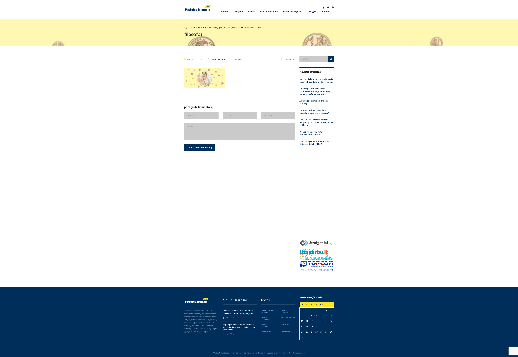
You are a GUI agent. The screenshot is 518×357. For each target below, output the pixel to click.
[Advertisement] (316, 191)
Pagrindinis (188, 27)
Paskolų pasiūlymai (292, 11)
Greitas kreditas (267, 331)
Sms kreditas (286, 324)
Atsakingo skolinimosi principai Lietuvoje (314, 102)
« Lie (301, 341)
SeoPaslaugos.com (297, 353)
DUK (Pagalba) (311, 11)
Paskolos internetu (192, 310)
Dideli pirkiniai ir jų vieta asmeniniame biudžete (310, 133)
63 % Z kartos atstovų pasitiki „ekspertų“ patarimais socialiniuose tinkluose (316, 122)
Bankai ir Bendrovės (269, 11)
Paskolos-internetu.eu (247, 353)
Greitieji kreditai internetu (267, 311)
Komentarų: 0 (289, 59)
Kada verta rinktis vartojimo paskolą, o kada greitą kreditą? (314, 111)
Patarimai (225, 11)
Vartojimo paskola (288, 317)
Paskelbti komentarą (201, 147)
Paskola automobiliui (285, 311)
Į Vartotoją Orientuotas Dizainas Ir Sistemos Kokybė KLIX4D (315, 142)
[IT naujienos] (316, 264)
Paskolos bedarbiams (265, 318)
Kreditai (251, 11)
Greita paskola (286, 331)
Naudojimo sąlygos (265, 353)
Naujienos (239, 11)
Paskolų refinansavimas (267, 325)
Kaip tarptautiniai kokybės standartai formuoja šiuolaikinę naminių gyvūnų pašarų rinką (314, 91)
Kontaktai (327, 11)
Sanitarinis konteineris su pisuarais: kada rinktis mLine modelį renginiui (316, 80)
